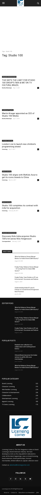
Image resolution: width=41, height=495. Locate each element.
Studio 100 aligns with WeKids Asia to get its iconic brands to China (19, 176)
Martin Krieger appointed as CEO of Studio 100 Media (18, 114)
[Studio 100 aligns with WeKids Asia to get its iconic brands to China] (20, 163)
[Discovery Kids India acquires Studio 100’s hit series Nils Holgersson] (20, 224)
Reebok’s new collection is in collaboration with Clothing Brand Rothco (25, 346)
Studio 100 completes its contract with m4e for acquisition (20, 206)
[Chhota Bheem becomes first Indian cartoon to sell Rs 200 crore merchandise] (7, 358)
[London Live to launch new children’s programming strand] (20, 132)
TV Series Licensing (7, 140)
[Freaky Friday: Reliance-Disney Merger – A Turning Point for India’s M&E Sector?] (7, 270)
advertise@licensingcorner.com (20, 465)
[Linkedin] (20, 479)
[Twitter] (25, 479)
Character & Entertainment (9, 76)
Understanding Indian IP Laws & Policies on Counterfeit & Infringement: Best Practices (27, 289)
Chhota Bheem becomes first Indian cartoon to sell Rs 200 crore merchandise (26, 357)
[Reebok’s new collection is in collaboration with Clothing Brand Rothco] (7, 348)
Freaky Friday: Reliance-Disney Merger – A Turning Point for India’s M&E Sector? (27, 269)
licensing (4, 149)
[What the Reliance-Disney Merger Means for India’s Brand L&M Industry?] (7, 259)
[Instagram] (16, 479)
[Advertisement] (20, 27)
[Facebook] (11, 479)
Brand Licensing (7, 171)
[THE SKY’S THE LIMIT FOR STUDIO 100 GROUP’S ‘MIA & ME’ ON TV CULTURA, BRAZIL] (20, 68)
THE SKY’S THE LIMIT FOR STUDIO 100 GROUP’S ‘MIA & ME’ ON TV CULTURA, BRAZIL (18, 82)
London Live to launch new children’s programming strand (19, 145)
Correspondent (6, 241)
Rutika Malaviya (7, 88)
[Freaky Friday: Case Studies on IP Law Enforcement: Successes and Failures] (7, 280)
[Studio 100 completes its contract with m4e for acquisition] (20, 193)
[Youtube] (30, 479)
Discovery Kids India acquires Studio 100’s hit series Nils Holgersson (19, 237)
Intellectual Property (8, 110)
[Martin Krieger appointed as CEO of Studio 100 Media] (20, 101)
